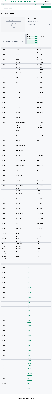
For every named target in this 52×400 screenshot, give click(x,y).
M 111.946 (29, 320)
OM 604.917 (29, 380)
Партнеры (35, 1)
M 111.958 (29, 335)
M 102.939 (29, 275)
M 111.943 (29, 315)
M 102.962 (29, 287)
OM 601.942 (29, 370)
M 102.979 (29, 290)
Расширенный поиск (7, 4)
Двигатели (38, 4)
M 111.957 (29, 333)
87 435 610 (29, 38)
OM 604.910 (29, 375)
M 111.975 (29, 345)
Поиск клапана (19, 4)
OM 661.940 (29, 391)
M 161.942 (29, 385)
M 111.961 (28, 338)
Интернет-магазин (10, 395)
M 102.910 (29, 265)
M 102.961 (29, 285)
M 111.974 (28, 343)
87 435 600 (29, 36)
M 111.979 (29, 350)
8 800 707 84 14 (47, 1)
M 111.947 (29, 322)
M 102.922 (29, 270)
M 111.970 (29, 340)
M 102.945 (29, 280)
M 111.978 (29, 348)
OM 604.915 (29, 378)
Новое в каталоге (47, 4)
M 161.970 (29, 388)
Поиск (47, 6)
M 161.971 (29, 360)
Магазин (26, 1)
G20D (28, 383)
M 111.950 (29, 325)
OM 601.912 (29, 363)
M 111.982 (29, 355)
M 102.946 (29, 282)
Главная (12, 1)
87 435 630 (29, 42)
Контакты (30, 1)
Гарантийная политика (19, 1)
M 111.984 (29, 358)
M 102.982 (29, 295)
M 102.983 (29, 297)
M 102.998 (29, 305)
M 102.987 (29, 300)
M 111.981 (28, 353)
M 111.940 (29, 310)
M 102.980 (29, 292)
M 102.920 (29, 267)
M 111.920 (29, 307)
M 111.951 (28, 327)
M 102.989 (29, 302)
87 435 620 (29, 40)
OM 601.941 (29, 368)
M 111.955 (29, 330)
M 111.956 (29, 332)
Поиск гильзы (28, 4)
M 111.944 (29, 317)
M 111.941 (28, 312)
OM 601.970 (29, 373)
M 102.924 (29, 272)
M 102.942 (29, 277)
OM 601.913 (29, 365)
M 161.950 (29, 386)
